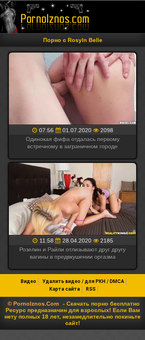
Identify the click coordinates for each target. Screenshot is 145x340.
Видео (28, 281)
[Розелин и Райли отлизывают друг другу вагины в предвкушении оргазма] (72, 199)
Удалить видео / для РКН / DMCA (83, 281)
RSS (90, 289)
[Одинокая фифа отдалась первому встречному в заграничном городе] (72, 89)
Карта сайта (64, 289)
